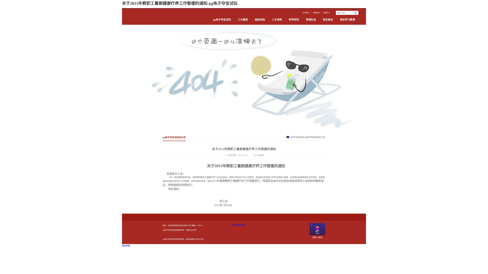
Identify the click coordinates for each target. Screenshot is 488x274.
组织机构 (260, 19)
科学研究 (294, 19)
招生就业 (328, 19)
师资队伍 (311, 19)
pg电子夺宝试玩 (222, 19)
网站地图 (126, 246)
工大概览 (243, 19)
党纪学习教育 (347, 19)
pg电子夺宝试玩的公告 (314, 137)
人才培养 (277, 19)
